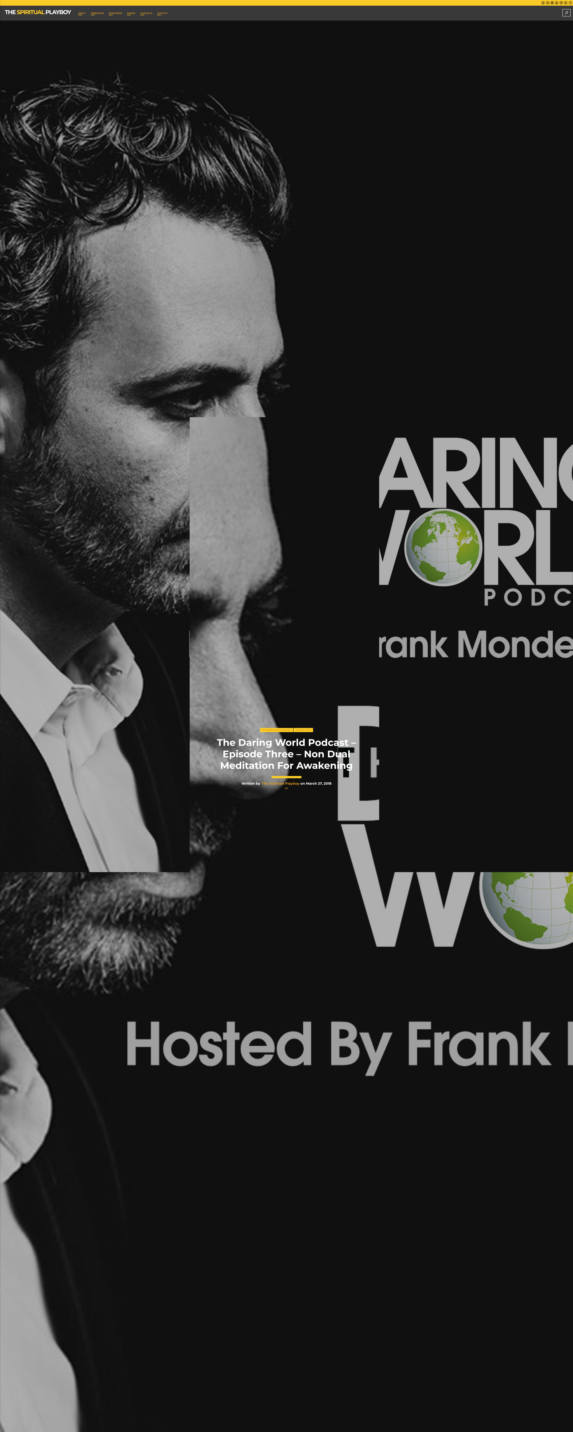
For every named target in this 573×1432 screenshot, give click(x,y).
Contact (162, 13)
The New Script (303, 730)
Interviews (115, 13)
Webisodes (97, 13)
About (82, 13)
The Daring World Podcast (276, 730)
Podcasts (146, 13)
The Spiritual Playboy (280, 783)
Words (131, 13)
